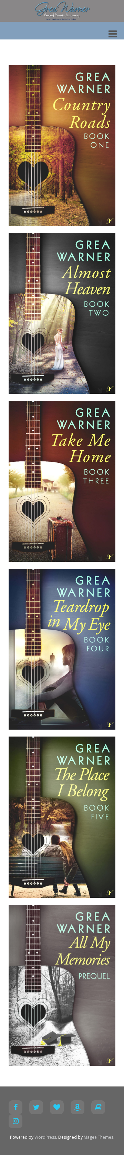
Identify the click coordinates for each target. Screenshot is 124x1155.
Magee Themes (98, 1137)
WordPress (45, 1137)
